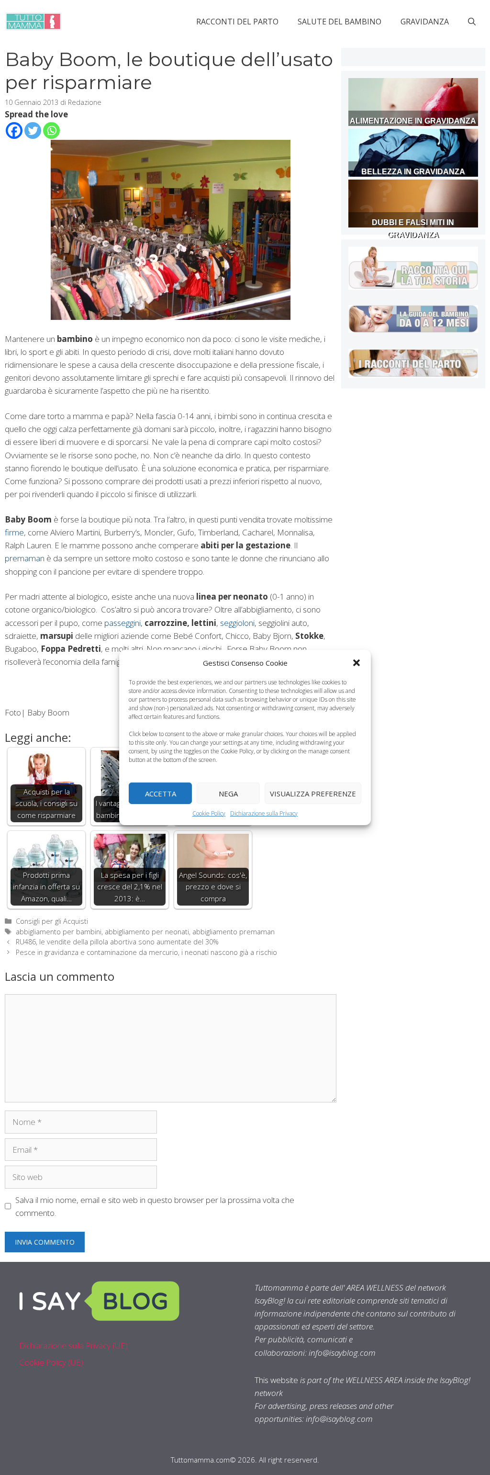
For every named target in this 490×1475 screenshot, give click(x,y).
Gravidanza (425, 21)
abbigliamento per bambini (58, 931)
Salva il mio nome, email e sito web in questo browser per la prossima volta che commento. (154, 1206)
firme (14, 532)
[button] (356, 663)
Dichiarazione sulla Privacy (264, 813)
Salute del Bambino (339, 21)
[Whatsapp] (51, 130)
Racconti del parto (237, 21)
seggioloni (237, 622)
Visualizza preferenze (313, 793)
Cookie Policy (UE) (51, 1362)
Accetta (160, 793)
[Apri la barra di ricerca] (471, 22)
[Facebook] (14, 130)
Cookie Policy (208, 813)
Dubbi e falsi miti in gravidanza (413, 228)
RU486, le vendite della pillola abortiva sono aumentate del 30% (117, 941)
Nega (228, 793)
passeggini (122, 622)
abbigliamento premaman (233, 931)
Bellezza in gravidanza (413, 172)
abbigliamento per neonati (147, 931)
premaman (25, 558)
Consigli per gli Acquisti (52, 921)
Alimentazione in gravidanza (413, 121)
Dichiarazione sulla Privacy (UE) (73, 1345)
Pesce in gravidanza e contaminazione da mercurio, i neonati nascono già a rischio (146, 952)
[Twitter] (32, 130)
